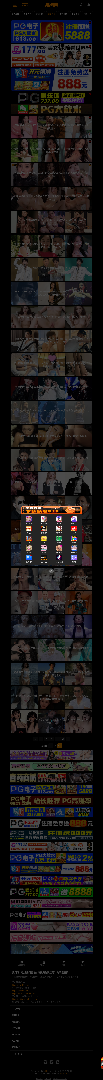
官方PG (29, 533)
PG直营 (59, 543)
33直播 (29, 552)
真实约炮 (29, 523)
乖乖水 (59, 523)
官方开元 (59, 533)
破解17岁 (74, 552)
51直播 (44, 552)
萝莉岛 (74, 562)
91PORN (44, 562)
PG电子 (74, 533)
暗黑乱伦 (59, 552)
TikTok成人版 (59, 562)
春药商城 (44, 523)
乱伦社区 (29, 562)
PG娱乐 (29, 543)
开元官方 (44, 543)
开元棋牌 (44, 533)
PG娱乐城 (74, 523)
